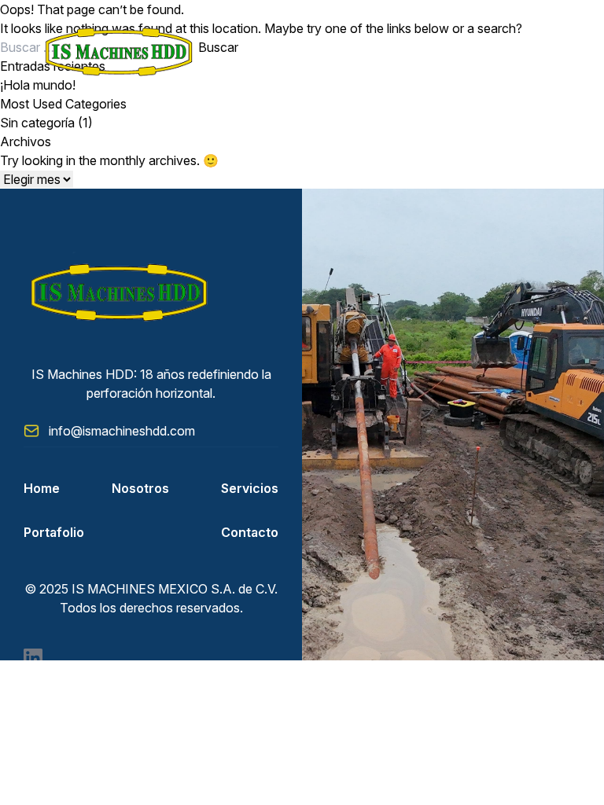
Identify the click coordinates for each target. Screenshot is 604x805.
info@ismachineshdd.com (122, 431)
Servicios (249, 488)
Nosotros (140, 488)
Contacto (249, 532)
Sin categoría (37, 122)
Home (42, 488)
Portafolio (54, 532)
